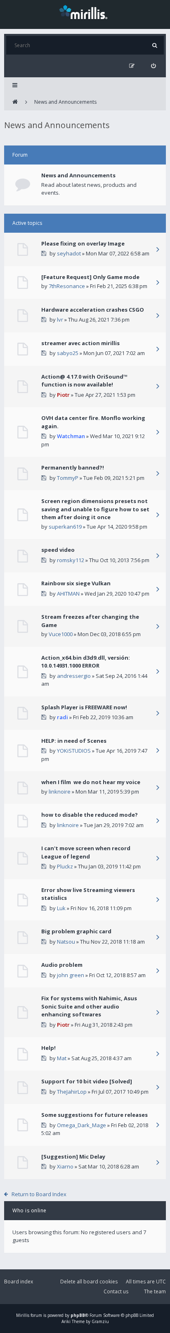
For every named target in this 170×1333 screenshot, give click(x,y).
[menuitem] (153, 66)
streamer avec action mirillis (80, 343)
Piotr (63, 394)
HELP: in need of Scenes (73, 740)
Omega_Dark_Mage (81, 1125)
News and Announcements (65, 101)
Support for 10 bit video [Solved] (86, 1081)
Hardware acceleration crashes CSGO (92, 309)
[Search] (154, 45)
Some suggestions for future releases (94, 1114)
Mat (61, 1058)
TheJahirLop (72, 1091)
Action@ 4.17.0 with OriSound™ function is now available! (84, 381)
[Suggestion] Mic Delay (73, 1156)
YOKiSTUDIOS (74, 750)
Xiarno (65, 1166)
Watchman (71, 436)
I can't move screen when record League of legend (85, 852)
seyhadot (69, 253)
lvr (60, 319)
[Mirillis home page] (85, 11)
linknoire (60, 791)
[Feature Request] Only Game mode (90, 277)
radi (62, 717)
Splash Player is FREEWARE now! (84, 707)
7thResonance (67, 286)
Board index (18, 1281)
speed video (58, 549)
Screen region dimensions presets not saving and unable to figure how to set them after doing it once (95, 509)
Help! (48, 1048)
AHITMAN (68, 593)
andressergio (74, 676)
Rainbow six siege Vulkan (76, 583)
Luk (61, 908)
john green (70, 975)
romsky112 (70, 560)
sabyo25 (67, 353)
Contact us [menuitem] (116, 1291)
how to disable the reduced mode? (89, 814)
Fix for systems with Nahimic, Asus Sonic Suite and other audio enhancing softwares (89, 1006)
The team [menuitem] (155, 1291)
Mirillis (22, 1315)
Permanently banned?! (72, 467)
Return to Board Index (39, 1194)
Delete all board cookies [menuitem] (89, 1281)
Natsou (66, 941)
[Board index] (15, 102)
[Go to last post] (157, 250)
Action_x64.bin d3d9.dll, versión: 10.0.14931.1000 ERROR (85, 662)
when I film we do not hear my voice (90, 782)
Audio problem (62, 964)
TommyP (67, 478)
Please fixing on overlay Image (83, 243)
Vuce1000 (61, 634)
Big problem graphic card (76, 931)
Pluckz (65, 866)
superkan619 (65, 526)
